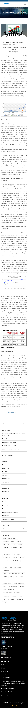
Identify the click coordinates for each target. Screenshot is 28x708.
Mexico (5, 576)
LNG (11, 567)
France (22, 557)
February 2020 (5, 468)
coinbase (16, 551)
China (21, 547)
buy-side (14, 544)
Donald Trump (7, 557)
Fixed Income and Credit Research (10, 512)
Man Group (6, 570)
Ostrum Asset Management (10, 580)
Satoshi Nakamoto (13, 586)
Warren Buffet (20, 599)
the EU (20, 589)
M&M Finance (17, 567)
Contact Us (5, 671)
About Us (5, 665)
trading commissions (17, 596)
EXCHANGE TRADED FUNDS (9, 445)
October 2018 (5, 482)
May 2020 (4, 464)
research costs (7, 583)
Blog (4, 668)
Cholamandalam (7, 551)
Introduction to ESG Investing (9, 442)
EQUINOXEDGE (14, 706)
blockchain (6, 544)
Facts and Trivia (6, 508)
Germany (6, 560)
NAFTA (16, 576)
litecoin (5, 567)
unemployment (11, 599)
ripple (5, 586)
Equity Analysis (5, 498)
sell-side (22, 586)
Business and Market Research (9, 495)
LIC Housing (15, 564)
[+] (3, 642)
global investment (15, 560)
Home (4, 12)
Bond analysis (5, 491)
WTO (5, 602)
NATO (21, 576)
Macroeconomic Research (8, 519)
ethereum (15, 557)
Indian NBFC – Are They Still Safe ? (16, 12)
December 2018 (6, 478)
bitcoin (19, 541)
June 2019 (4, 471)
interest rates (7, 564)
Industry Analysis (6, 515)
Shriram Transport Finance (10, 589)
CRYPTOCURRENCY (6, 646)
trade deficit (17, 592)
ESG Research (5, 505)
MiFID (11, 576)
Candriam (6, 547)
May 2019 (4, 475)
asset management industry (10, 538)
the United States (8, 592)
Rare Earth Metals (6, 438)
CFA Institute (14, 547)
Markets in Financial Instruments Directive (14, 573)
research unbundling (19, 583)
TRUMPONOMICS (6, 657)
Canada (20, 544)
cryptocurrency (7, 554)
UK (4, 599)
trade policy (6, 596)
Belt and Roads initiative (9, 541)
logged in (11, 412)
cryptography (17, 554)
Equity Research (6, 502)
